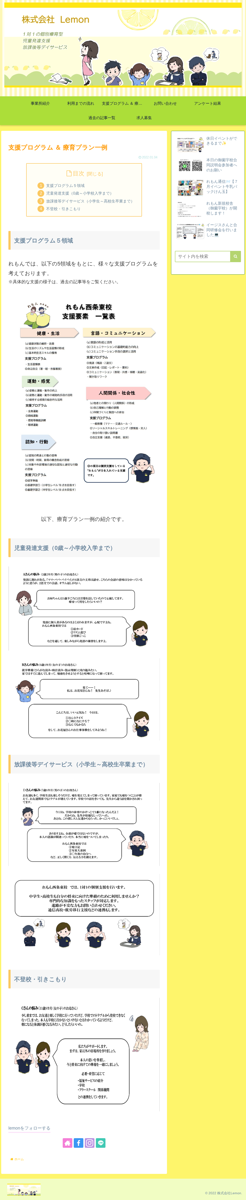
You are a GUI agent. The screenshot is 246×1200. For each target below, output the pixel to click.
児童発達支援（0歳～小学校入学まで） (80, 193)
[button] (235, 256)
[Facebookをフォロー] (78, 1143)
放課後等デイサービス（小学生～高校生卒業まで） (90, 201)
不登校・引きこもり (63, 209)
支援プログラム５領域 (65, 185)
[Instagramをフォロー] (89, 1143)
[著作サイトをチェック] (67, 1143)
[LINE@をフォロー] (100, 1143)
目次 (78, 173)
